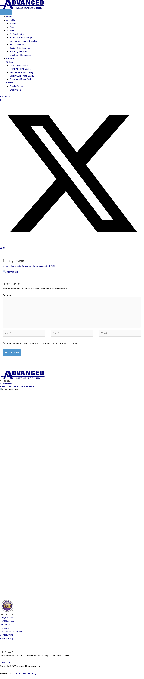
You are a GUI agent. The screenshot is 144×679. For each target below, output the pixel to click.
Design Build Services (20, 48)
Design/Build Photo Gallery (22, 76)
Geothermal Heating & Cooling (23, 41)
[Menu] (6, 12)
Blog (12, 27)
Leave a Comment (11, 266)
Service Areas (6, 635)
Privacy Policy (6, 638)
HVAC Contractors (18, 44)
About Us (10, 20)
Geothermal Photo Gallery (21, 72)
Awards (13, 23)
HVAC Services (7, 621)
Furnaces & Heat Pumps (21, 37)
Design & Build (7, 617)
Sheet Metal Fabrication (20, 55)
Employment (15, 90)
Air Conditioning (17, 34)
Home (9, 16)
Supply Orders (16, 86)
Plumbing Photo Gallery (20, 69)
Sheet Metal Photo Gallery (22, 79)
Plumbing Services (18, 51)
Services (10, 30)
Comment (8, 295)
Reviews (10, 58)
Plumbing (4, 628)
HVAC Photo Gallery (19, 65)
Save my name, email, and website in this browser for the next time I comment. (43, 343)
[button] (0, 100)
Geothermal (5, 624)
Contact (10, 83)
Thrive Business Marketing (24, 673)
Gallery (9, 62)
